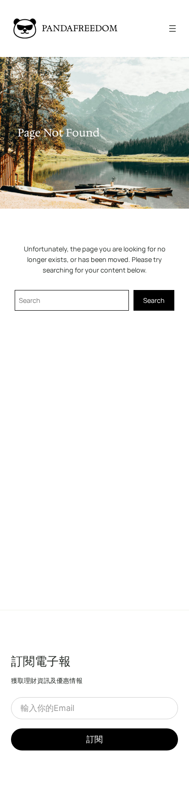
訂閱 (94, 739)
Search (154, 300)
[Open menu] (172, 28)
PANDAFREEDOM (79, 28)
